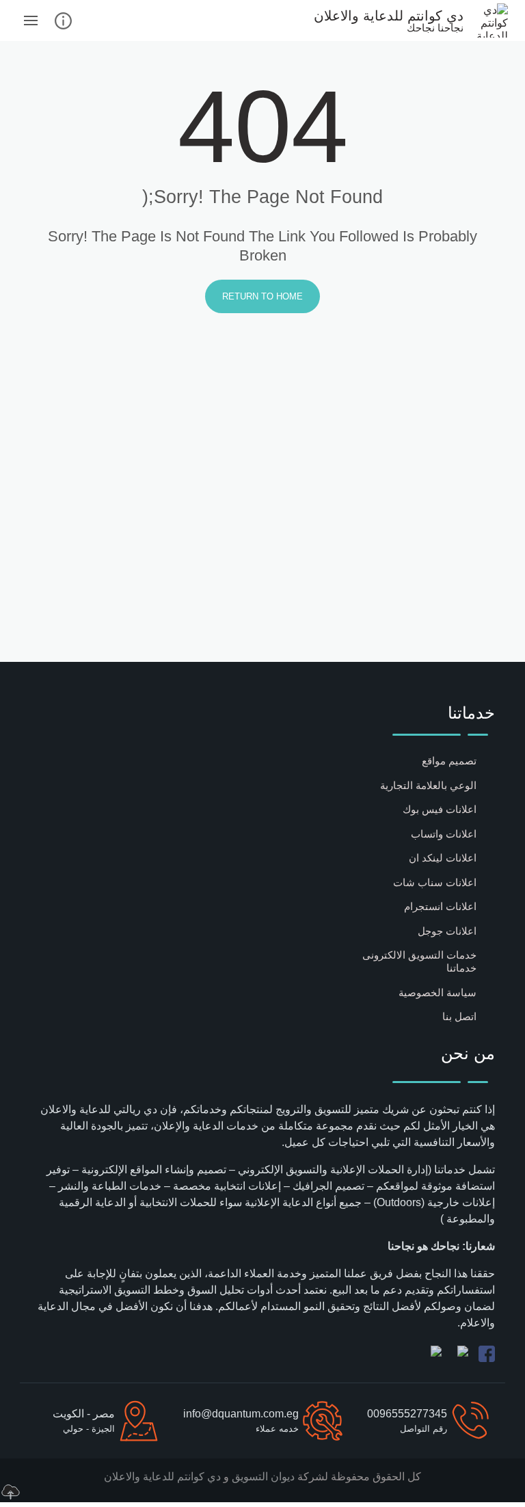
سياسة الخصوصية (437, 992)
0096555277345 (407, 1413)
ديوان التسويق (262, 1476)
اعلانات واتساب (443, 834)
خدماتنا (461, 968)
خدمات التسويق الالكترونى (419, 955)
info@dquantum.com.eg (241, 1413)
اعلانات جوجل (447, 931)
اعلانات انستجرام (440, 906)
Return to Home (262, 296)
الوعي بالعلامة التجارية (428, 785)
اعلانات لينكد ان (442, 858)
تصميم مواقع (449, 760)
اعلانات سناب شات (434, 882)
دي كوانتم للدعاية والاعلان (162, 1476)
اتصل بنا (459, 1016)
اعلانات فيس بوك (439, 809)
